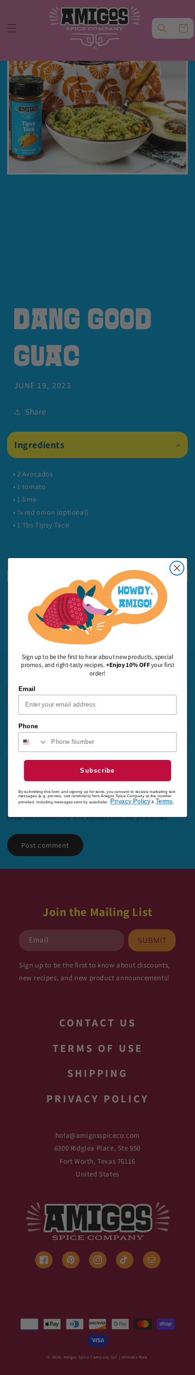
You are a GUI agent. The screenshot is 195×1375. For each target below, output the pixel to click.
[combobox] (33, 742)
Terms (164, 801)
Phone (28, 726)
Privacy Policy (130, 801)
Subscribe (97, 770)
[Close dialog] (177, 568)
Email (26, 688)
